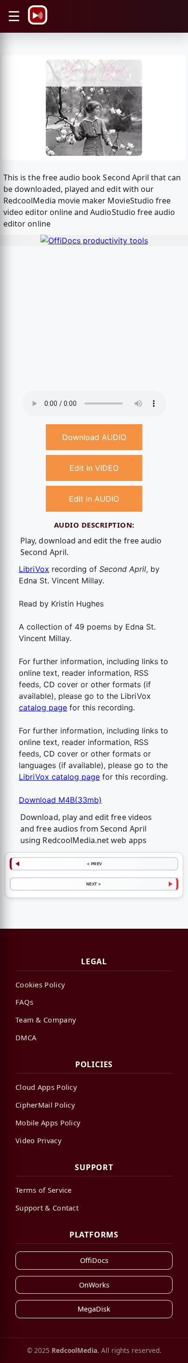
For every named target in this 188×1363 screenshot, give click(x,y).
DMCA (25, 1037)
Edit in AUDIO (94, 499)
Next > (93, 884)
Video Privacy (38, 1140)
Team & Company (45, 1019)
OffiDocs (94, 1260)
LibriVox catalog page (59, 777)
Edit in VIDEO (94, 468)
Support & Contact (47, 1207)
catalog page (43, 707)
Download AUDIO (94, 437)
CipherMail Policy (45, 1105)
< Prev (94, 863)
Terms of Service (43, 1190)
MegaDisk (94, 1308)
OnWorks (94, 1284)
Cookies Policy (40, 984)
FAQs (24, 1002)
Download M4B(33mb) (60, 800)
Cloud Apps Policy (46, 1087)
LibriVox (34, 569)
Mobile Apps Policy (48, 1122)
